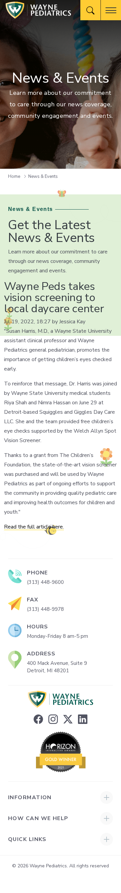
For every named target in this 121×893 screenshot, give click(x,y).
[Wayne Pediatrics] (38, 10)
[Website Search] (90, 10)
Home (14, 176)
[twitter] (68, 719)
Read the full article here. (34, 527)
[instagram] (53, 719)
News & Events (43, 176)
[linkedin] (82, 719)
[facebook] (38, 719)
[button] (111, 10)
